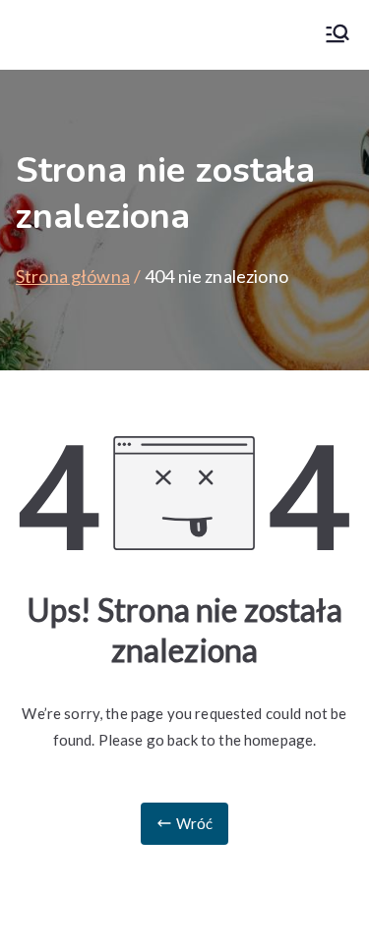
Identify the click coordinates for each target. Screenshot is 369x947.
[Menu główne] (337, 35)
